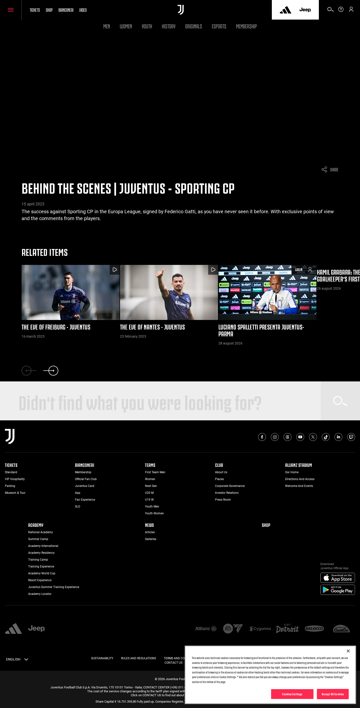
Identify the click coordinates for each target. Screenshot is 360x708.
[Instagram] (275, 437)
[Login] (351, 11)
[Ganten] (341, 629)
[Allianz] (205, 629)
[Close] (348, 651)
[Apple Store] (337, 578)
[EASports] (233, 629)
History (168, 25)
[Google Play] (337, 590)
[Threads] (287, 437)
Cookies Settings (292, 694)
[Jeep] (305, 10)
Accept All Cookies (333, 694)
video (83, 9)
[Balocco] (314, 629)
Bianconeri (66, 9)
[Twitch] (351, 437)
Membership (246, 25)
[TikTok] (326, 437)
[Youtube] (300, 437)
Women (126, 25)
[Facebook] (262, 437)
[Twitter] (313, 437)
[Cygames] (260, 629)
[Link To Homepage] (181, 9)
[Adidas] (285, 10)
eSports (219, 25)
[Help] (341, 11)
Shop (49, 9)
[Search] (331, 11)
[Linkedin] (338, 437)
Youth (147, 25)
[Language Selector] (26, 660)
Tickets (35, 9)
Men (106, 25)
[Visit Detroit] (287, 629)
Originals (193, 25)
